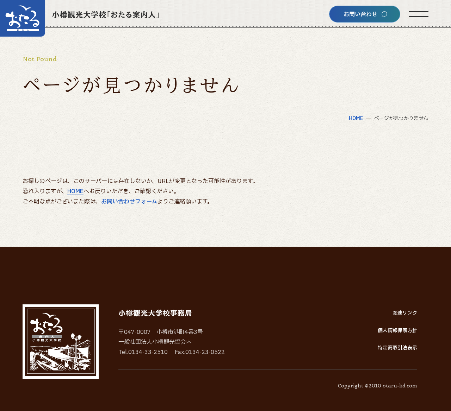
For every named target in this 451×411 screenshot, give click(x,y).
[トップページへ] (79, 18)
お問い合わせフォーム (129, 201)
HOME (75, 191)
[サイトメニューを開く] (418, 14)
